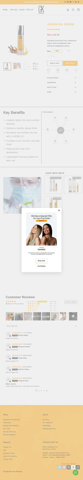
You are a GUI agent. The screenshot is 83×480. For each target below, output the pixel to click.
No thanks (41, 266)
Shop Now (41, 260)
